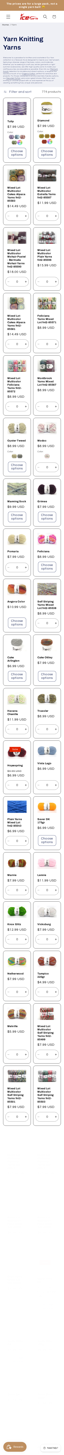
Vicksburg (44, 924)
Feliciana (43, 551)
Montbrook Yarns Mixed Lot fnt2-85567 (46, 381)
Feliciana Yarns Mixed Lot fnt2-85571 (46, 319)
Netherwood (15, 973)
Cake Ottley (45, 657)
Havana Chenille (12, 712)
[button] (8, 16)
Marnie (12, 875)
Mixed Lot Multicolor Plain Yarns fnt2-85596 (44, 255)
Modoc (42, 440)
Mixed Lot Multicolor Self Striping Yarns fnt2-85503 (45, 1095)
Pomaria (13, 551)
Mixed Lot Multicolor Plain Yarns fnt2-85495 (44, 1218)
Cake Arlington (13, 659)
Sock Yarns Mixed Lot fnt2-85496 (14, 1275)
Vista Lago (44, 763)
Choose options (17, 153)
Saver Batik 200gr (45, 1392)
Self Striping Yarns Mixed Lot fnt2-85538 (46, 604)
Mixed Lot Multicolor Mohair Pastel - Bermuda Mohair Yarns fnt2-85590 (16, 258)
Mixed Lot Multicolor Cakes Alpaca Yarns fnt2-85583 (16, 194)
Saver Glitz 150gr (44, 1339)
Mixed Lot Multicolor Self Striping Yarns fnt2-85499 (45, 1033)
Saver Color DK (15, 1339)
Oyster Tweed (16, 440)
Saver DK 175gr (43, 821)
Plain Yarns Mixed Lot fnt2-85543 (14, 822)
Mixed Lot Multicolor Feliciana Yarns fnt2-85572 (14, 385)
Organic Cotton (28, 74)
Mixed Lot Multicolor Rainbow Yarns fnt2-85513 (44, 1157)
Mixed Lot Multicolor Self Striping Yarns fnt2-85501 (15, 1095)
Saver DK (13, 1390)
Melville (12, 1026)
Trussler (42, 710)
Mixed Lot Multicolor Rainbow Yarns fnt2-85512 (14, 1157)
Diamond (43, 120)
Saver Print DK (44, 1276)
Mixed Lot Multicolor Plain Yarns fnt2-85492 (14, 1218)
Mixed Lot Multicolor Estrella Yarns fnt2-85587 (46, 192)
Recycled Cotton (13, 78)
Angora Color (16, 601)
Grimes (42, 501)
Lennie (41, 875)
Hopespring (15, 765)
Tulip (10, 121)
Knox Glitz (14, 924)
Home (5, 25)
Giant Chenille (46, 1443)
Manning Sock (16, 501)
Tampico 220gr (43, 975)
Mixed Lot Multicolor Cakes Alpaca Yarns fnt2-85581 (16, 322)
